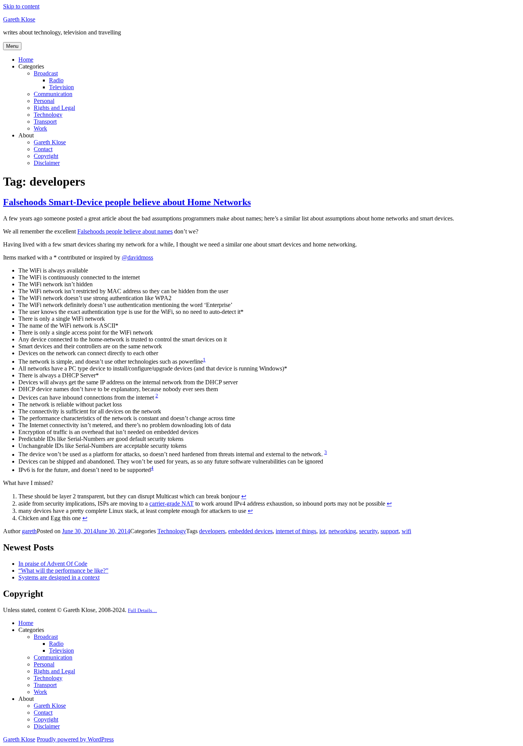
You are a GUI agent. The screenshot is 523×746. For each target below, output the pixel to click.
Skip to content (21, 6)
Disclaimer (47, 163)
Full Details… (142, 610)
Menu (12, 46)
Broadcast (46, 73)
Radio (56, 80)
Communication (53, 94)
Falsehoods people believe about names (125, 231)
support (390, 531)
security (368, 531)
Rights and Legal (54, 107)
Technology (48, 114)
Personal (44, 101)
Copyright (46, 156)
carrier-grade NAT (171, 503)
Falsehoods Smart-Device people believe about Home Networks (127, 202)
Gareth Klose (19, 19)
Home (25, 59)
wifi (406, 531)
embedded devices (250, 531)
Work (40, 128)
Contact (43, 149)
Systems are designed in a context (59, 577)
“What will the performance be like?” (63, 570)
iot (322, 531)
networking (342, 531)
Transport (45, 121)
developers (212, 531)
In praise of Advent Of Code (52, 563)
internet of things (296, 531)
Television (61, 87)
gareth (29, 531)
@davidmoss (137, 257)
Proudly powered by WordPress (75, 739)
